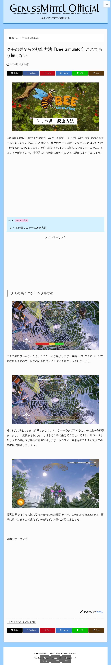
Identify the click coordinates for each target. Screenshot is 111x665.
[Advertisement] (55, 188)
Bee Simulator (32, 38)
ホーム (14, 38)
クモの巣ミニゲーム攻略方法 (28, 227)
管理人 (99, 612)
